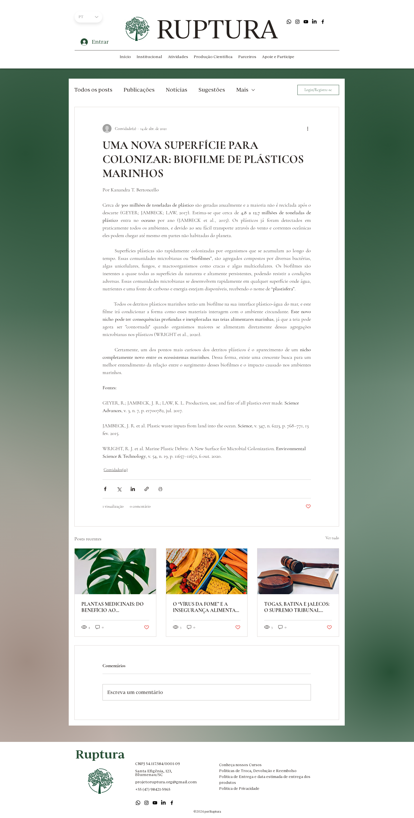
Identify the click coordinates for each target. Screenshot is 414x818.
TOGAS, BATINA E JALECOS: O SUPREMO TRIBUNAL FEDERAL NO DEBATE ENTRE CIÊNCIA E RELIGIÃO (297, 607)
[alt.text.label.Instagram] (297, 22)
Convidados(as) (116, 469)
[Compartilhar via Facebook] (105, 489)
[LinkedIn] (314, 22)
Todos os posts (93, 90)
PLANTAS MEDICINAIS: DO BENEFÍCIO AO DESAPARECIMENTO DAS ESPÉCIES (112, 607)
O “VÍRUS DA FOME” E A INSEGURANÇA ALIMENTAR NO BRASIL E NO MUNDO (206, 607)
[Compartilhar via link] (146, 489)
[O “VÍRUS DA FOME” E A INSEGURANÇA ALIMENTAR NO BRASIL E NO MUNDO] (207, 571)
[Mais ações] (307, 128)
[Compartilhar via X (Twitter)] (119, 489)
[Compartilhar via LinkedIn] (132, 489)
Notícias (176, 90)
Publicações (139, 90)
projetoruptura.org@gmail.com (166, 782)
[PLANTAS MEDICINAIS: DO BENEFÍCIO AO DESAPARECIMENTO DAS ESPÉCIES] (115, 571)
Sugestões (212, 90)
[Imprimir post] (160, 489)
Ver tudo (332, 538)
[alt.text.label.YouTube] (306, 22)
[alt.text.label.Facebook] (323, 22)
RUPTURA (217, 29)
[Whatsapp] (289, 22)
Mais (242, 90)
